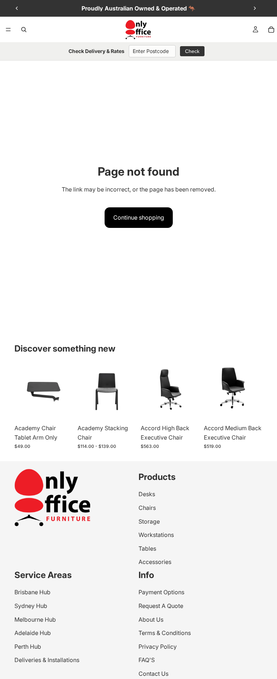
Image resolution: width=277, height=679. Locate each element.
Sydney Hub (30, 605)
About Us (150, 619)
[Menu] (8, 29)
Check (192, 51)
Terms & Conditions (164, 632)
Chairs (147, 507)
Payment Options (161, 592)
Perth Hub (27, 646)
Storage (149, 521)
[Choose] (62, 410)
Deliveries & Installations (46, 659)
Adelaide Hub (32, 632)
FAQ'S (146, 659)
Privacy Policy (157, 646)
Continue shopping (138, 217)
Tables (147, 548)
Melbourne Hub (35, 619)
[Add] (188, 410)
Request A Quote (160, 605)
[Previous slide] (17, 8)
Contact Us (153, 673)
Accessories (154, 561)
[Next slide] (255, 8)
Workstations (156, 534)
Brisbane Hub (32, 592)
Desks (146, 494)
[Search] (24, 30)
